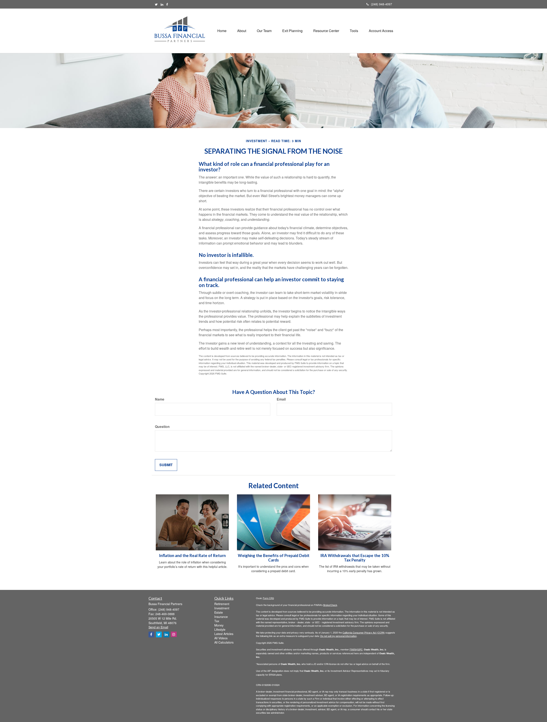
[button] (241, 31)
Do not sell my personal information (338, 636)
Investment (221, 608)
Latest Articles (223, 634)
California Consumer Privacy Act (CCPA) (364, 632)
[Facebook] (167, 4)
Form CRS (268, 598)
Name (159, 399)
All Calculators (224, 642)
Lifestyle (219, 629)
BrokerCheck (330, 605)
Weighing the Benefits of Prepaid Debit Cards (273, 557)
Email (281, 399)
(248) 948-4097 (381, 4)
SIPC (360, 649)
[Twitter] (156, 4)
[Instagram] (174, 634)
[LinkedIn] (162, 4)
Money (219, 625)
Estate (218, 612)
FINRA (353, 649)
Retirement (221, 604)
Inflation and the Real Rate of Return (192, 555)
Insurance (221, 616)
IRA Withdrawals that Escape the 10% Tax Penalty (354, 557)
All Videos (221, 638)
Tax (216, 621)
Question (162, 426)
